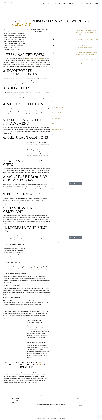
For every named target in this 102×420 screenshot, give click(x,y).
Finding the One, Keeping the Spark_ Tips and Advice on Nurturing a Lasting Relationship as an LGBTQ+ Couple (86, 61)
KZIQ (64, 418)
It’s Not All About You (57, 118)
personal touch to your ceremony (34, 108)
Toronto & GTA (16, 398)
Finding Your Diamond (57, 107)
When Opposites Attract (58, 123)
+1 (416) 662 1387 (15, 400)
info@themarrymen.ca (15, 402)
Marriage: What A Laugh (58, 112)
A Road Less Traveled (57, 129)
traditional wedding (30, 266)
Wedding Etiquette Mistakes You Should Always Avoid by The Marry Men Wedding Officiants (86, 32)
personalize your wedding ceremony (35, 58)
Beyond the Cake (56, 102)
